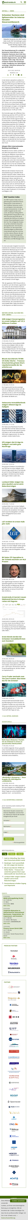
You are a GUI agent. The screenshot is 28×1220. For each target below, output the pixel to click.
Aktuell (5, 11)
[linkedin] (7, 75)
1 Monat (20, 854)
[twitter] (15, 75)
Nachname (7, 826)
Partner (7, 982)
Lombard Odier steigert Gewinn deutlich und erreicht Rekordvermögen (14, 879)
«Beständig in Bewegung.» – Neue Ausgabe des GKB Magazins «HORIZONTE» (14, 779)
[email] (18, 75)
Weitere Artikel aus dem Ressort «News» (13, 314)
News (12, 11)
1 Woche (11, 854)
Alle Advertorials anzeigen (12, 800)
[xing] (10, 75)
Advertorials (7, 722)
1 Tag (4, 854)
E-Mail (6, 832)
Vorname (7, 820)
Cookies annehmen (18, 1201)
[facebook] (12, 75)
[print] (20, 75)
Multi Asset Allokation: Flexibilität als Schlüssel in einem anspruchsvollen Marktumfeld (13, 741)
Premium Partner (10, 946)
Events (4, 893)
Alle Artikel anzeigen (10, 716)
